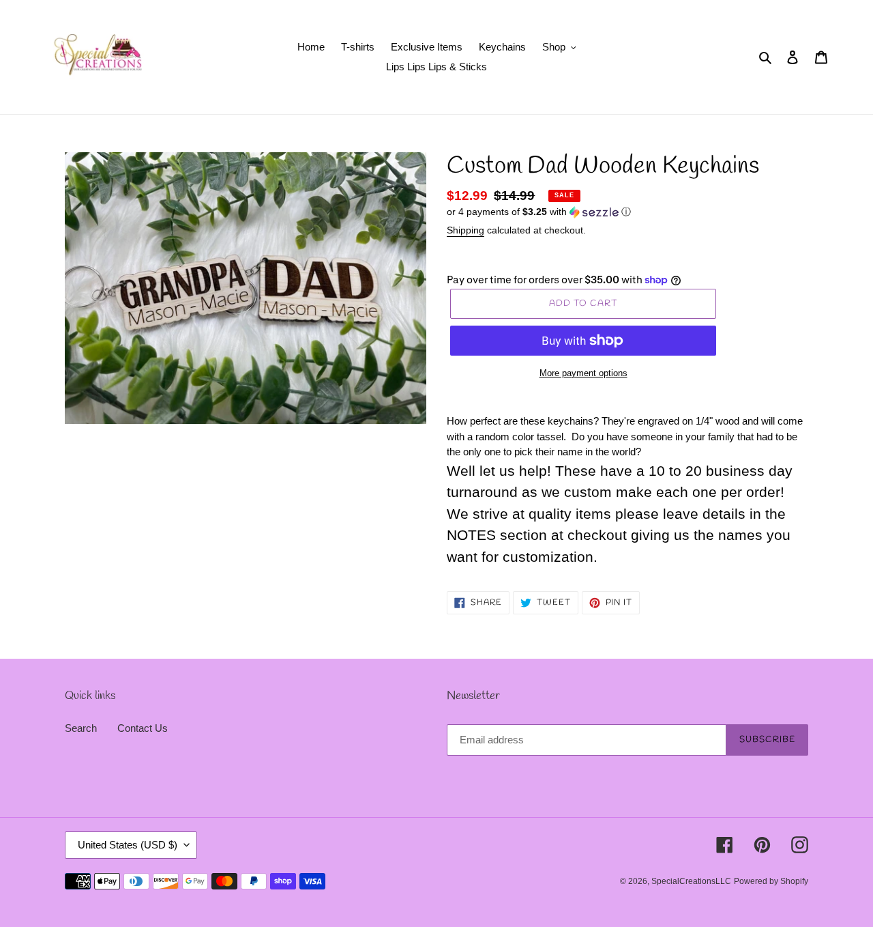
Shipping (465, 230)
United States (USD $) (127, 845)
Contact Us (142, 728)
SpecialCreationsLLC (691, 881)
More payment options (583, 373)
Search (81, 728)
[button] (539, 211)
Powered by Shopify (771, 881)
